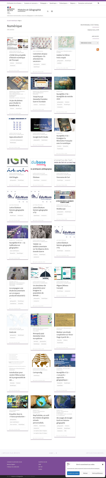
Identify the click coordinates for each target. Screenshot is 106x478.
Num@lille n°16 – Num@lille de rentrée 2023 (65, 96)
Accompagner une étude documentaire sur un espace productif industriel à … (17, 293)
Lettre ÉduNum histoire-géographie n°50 (16, 210)
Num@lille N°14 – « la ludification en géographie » (17, 245)
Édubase (36, 177)
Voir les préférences (97, 473)
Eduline (40, 469)
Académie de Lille (43, 462)
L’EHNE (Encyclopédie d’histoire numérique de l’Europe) (17, 57)
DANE (40, 464)
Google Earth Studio (40, 137)
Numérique (14, 20)
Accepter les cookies (73, 473)
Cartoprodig (37, 372)
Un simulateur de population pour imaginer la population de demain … (39, 290)
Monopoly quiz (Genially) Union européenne (39, 336)
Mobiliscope (61, 209)
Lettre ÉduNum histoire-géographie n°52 (40, 210)
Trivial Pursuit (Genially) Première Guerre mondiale (40, 99)
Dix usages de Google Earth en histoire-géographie (64, 420)
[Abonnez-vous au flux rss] (98, 3)
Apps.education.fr (16, 137)
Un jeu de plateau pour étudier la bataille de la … (16, 103)
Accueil (9, 20)
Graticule (12, 332)
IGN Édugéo (13, 177)
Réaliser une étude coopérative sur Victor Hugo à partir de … (65, 334)
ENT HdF (40, 467)
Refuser (85, 473)
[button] (103, 464)
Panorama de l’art (63, 177)
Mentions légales (11, 464)
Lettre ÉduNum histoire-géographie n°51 (64, 245)
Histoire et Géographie (17, 476)
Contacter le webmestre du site (14, 462)
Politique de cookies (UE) (13, 467)
